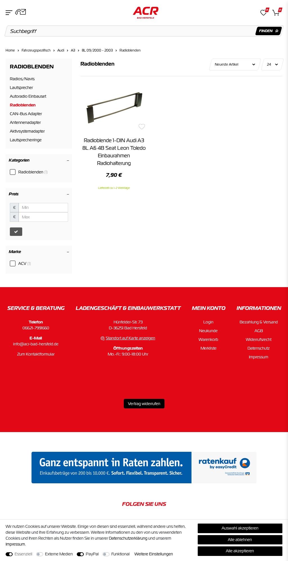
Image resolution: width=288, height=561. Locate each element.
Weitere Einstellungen (153, 553)
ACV (24, 263)
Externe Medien (59, 553)
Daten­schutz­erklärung (128, 538)
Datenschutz (259, 348)
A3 (73, 50)
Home (10, 50)
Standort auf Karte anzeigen (130, 338)
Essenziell (23, 553)
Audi (60, 50)
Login (208, 322)
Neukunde (208, 330)
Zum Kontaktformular (36, 354)
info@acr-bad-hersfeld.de (35, 344)
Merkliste (209, 348)
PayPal (92, 553)
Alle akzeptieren (240, 550)
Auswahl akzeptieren (240, 528)
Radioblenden (130, 50)
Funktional (120, 553)
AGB (259, 330)
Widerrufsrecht (258, 339)
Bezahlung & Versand (259, 322)
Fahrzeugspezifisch (36, 50)
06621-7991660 (35, 327)
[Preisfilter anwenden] (16, 231)
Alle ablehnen (240, 539)
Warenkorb (208, 339)
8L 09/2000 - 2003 (97, 50)
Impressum (258, 356)
